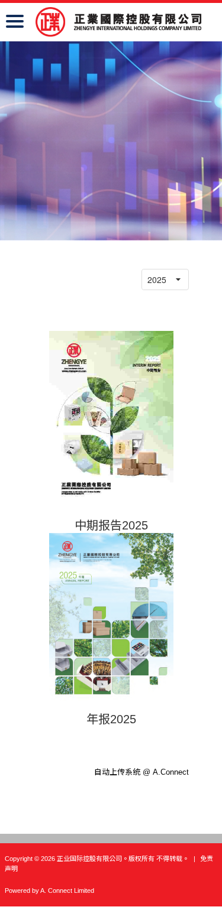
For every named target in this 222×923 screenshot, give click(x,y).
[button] (178, 279)
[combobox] (155, 279)
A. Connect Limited (67, 890)
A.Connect (171, 772)
